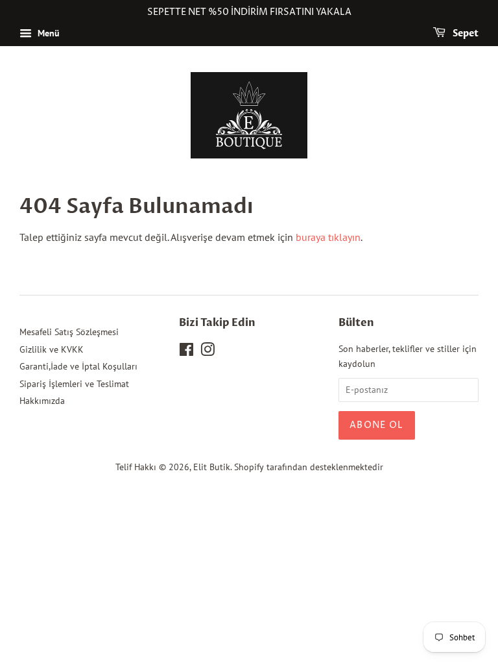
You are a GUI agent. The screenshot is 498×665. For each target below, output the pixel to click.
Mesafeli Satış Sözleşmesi (69, 332)
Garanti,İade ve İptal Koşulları (78, 366)
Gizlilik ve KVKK (51, 349)
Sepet (465, 33)
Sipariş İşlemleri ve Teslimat (74, 384)
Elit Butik (211, 467)
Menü (47, 33)
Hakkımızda (42, 401)
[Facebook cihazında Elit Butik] (186, 352)
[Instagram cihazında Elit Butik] (207, 352)
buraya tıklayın (328, 237)
